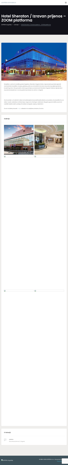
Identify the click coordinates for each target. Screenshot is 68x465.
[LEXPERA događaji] (7, 460)
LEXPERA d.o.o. (50, 459)
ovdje (19, 108)
